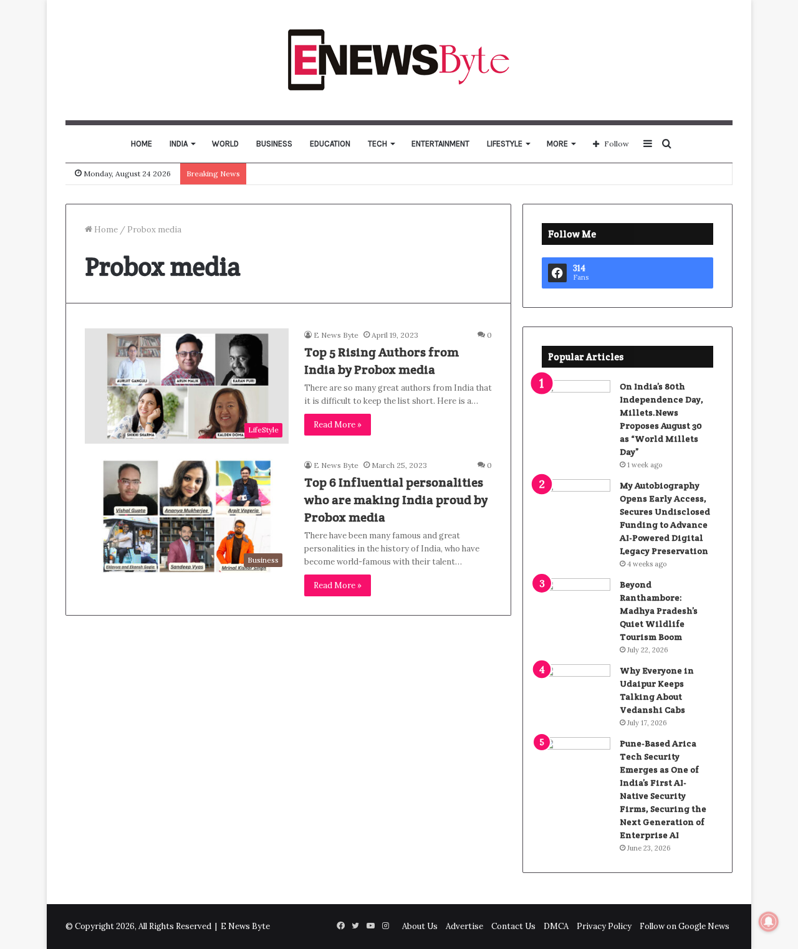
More (557, 143)
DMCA (556, 926)
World (225, 143)
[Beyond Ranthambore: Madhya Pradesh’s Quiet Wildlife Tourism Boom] (576, 601)
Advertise (464, 926)
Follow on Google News (684, 926)
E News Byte (336, 335)
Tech (377, 143)
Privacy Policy (604, 926)
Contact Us (513, 926)
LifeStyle (504, 143)
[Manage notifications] (769, 922)
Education (330, 143)
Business (274, 143)
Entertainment (440, 143)
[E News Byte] (399, 60)
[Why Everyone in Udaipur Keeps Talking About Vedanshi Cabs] (576, 687)
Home (141, 143)
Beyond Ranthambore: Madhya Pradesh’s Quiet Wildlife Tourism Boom (659, 610)
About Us (420, 926)
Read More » (338, 424)
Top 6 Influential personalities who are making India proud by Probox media (396, 499)
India (179, 143)
